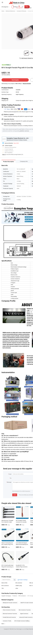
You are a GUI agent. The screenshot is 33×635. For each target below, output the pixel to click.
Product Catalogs (23, 579)
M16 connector (5, 585)
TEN (3, 588)
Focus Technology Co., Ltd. (19, 629)
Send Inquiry (15, 80)
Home (3, 11)
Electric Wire (4, 583)
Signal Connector (24, 613)
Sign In (4, 154)
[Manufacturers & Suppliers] (16, 2)
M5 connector (19, 583)
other (17, 588)
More (3, 623)
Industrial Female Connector (26, 617)
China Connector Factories (9, 610)
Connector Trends (7, 621)
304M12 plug (19, 585)
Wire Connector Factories (25, 610)
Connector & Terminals (21, 11)
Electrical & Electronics (10, 11)
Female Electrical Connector (9, 617)
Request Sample (27, 83)
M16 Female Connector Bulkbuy (22, 621)
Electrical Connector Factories (10, 613)
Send (15, 495)
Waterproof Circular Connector (10, 602)
